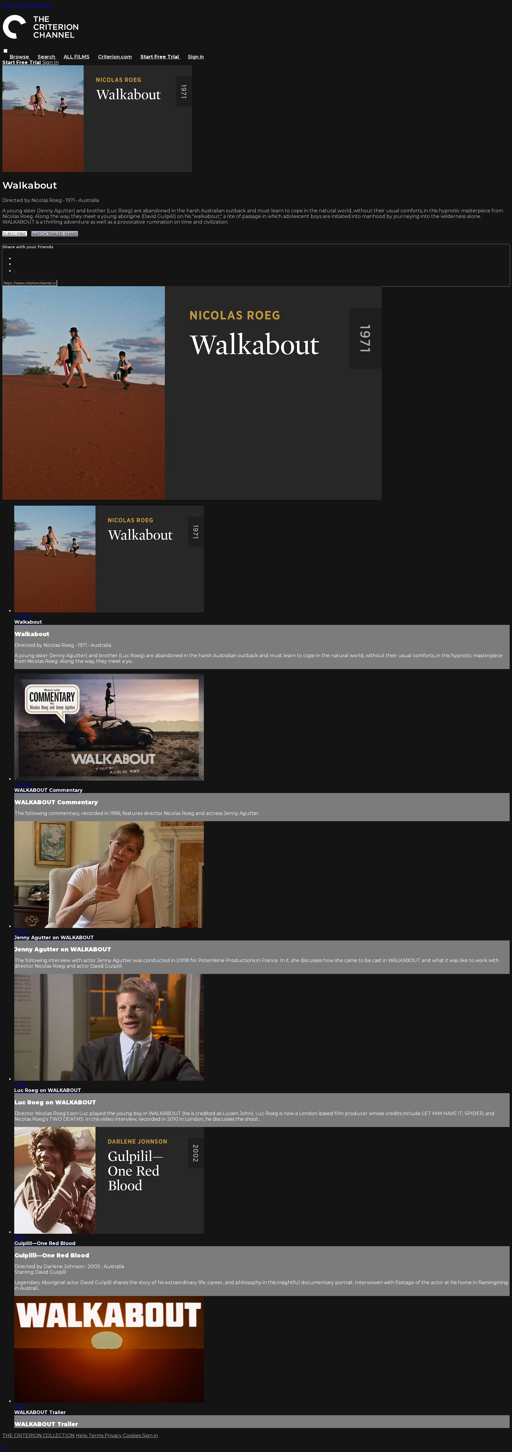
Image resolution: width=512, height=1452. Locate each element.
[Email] (14, 271)
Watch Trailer (48, 233)
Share (71, 233)
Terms (97, 1435)
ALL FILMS (76, 57)
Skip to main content (27, 5)
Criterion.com (115, 57)
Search (47, 57)
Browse (20, 57)
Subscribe (15, 233)
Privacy (114, 1435)
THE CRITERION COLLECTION (38, 1435)
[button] (5, 51)
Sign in (196, 57)
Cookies (132, 1435)
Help (82, 1435)
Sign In (50, 62)
